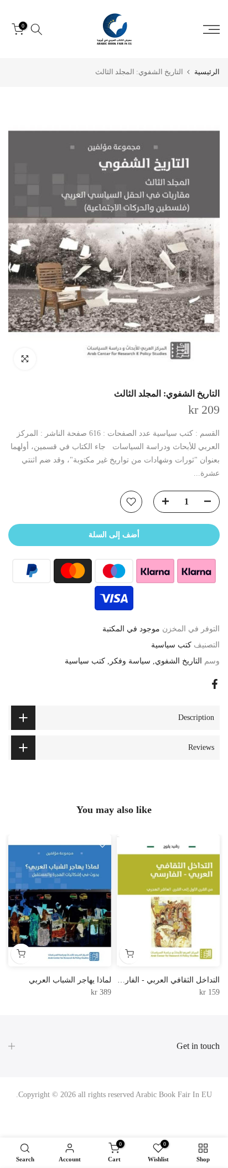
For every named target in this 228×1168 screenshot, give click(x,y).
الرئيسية (207, 71)
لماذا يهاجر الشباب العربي (70, 979)
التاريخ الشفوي (178, 661)
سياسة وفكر (130, 661)
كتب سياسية (171, 645)
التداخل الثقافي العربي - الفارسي (166, 979)
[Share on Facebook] (215, 684)
